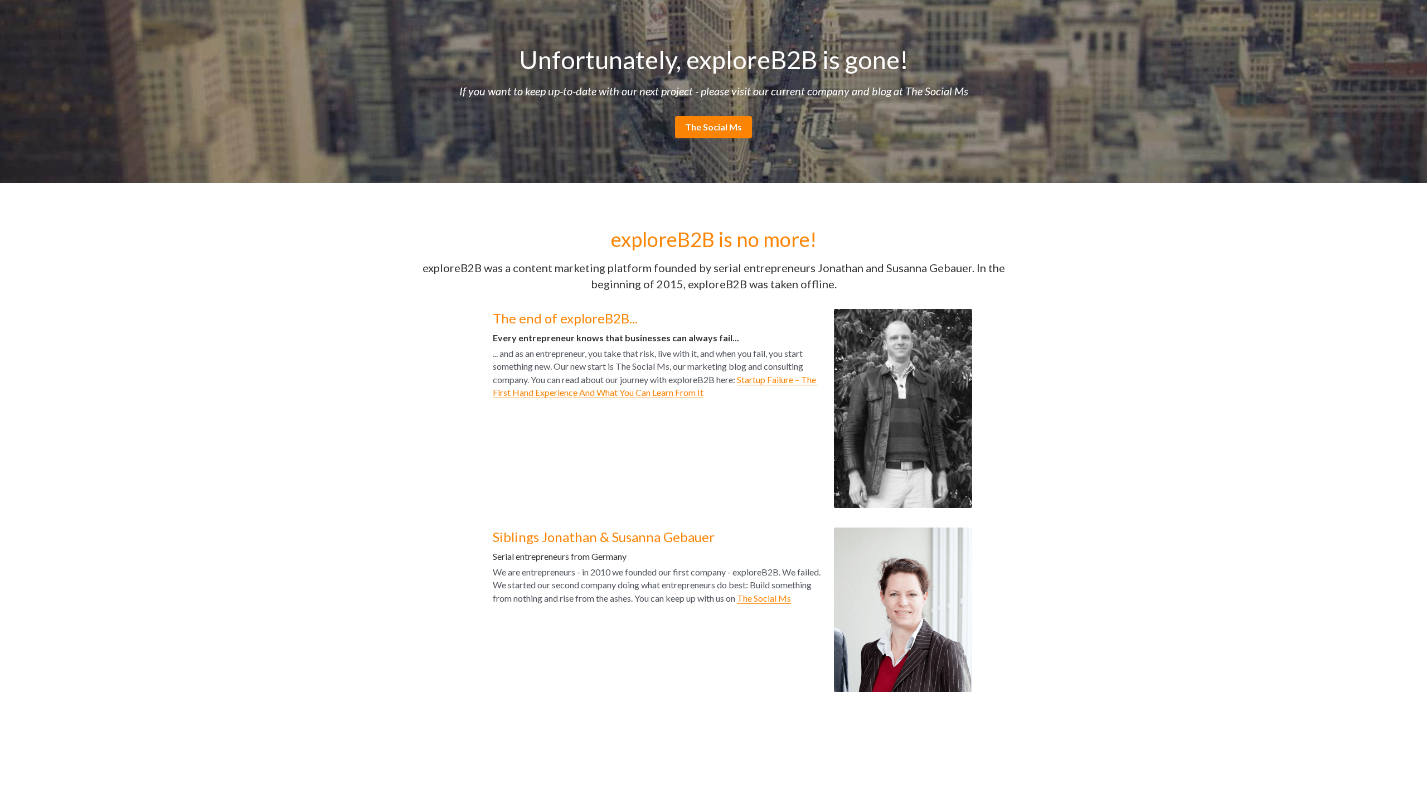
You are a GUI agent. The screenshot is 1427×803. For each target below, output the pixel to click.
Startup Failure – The (777, 379)
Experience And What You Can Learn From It (618, 392)
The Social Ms (713, 127)
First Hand (513, 392)
